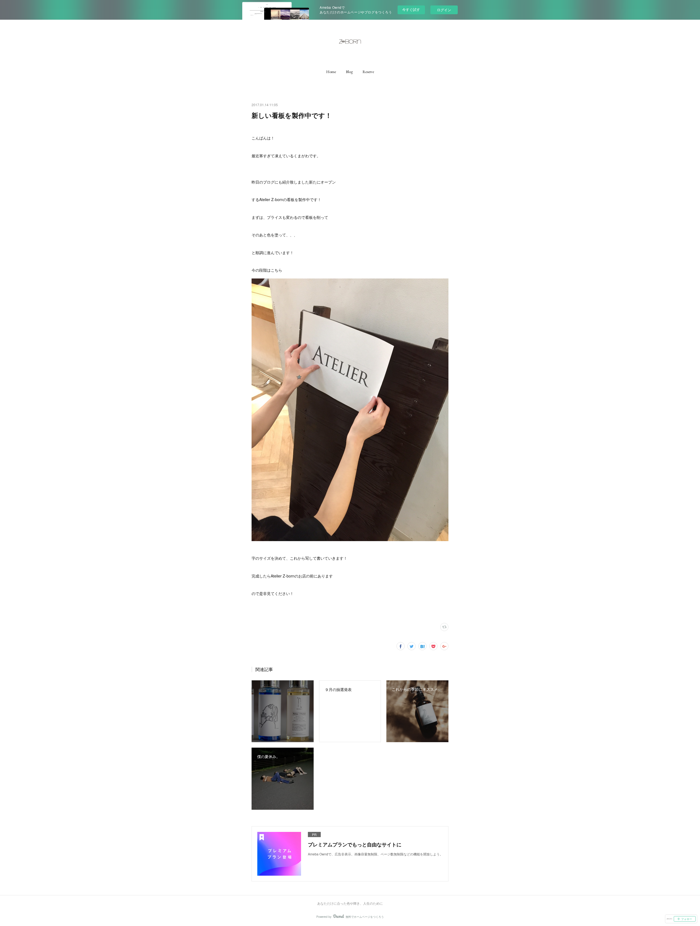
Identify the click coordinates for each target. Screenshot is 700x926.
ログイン (444, 9)
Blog (349, 71)
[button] (331, 71)
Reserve (368, 71)
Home (331, 71)
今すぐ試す (411, 9)
